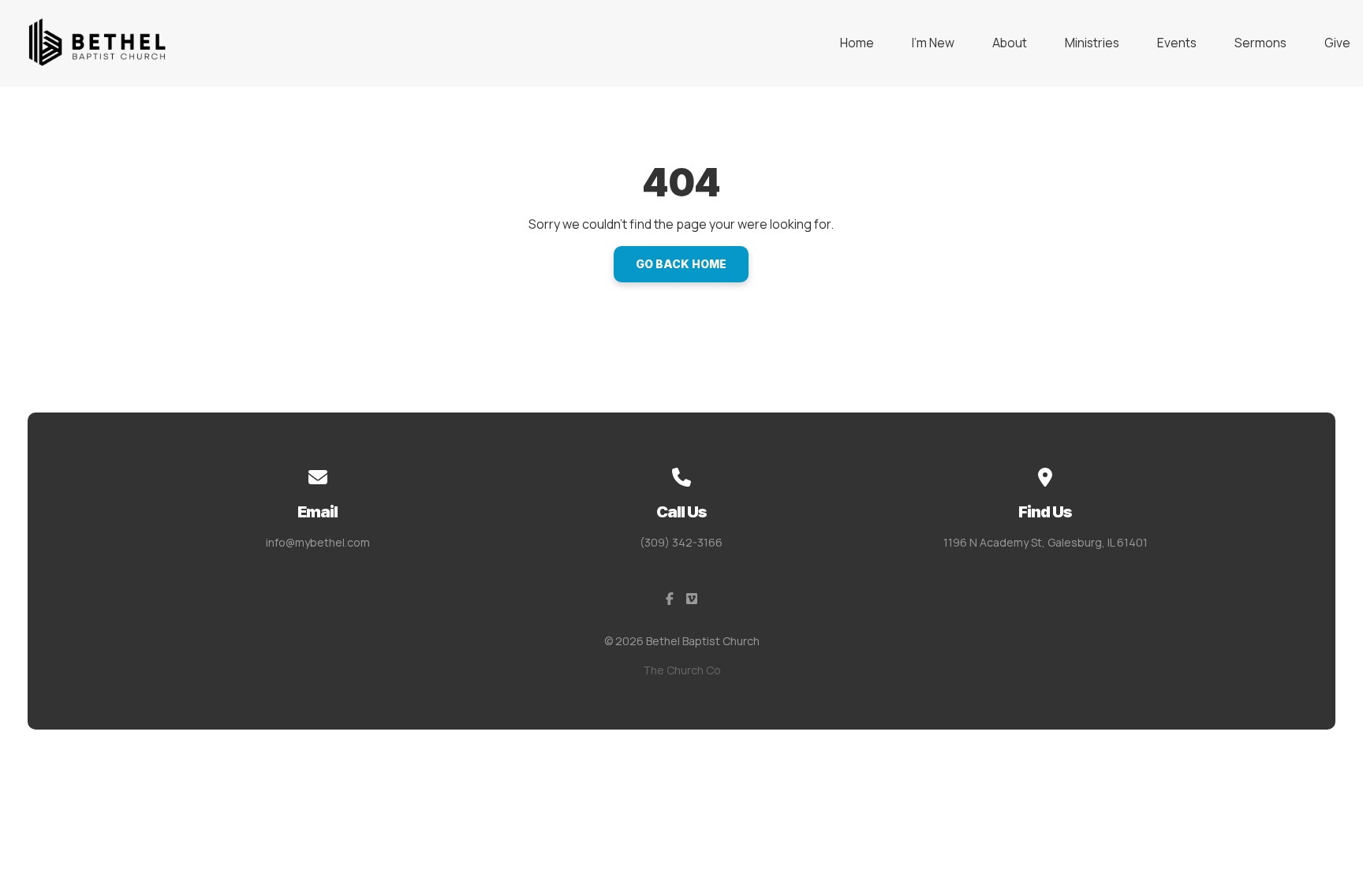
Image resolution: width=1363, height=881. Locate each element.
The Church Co (682, 670)
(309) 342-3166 (681, 542)
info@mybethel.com (318, 542)
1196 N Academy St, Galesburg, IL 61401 (1045, 542)
